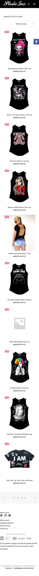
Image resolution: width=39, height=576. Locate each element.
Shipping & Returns (7, 523)
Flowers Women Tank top (19, 388)
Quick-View (32, 32)
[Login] (24, 4)
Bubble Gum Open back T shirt (19, 253)
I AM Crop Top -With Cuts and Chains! (19, 480)
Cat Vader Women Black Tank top (19, 300)
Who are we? (5, 520)
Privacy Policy (5, 526)
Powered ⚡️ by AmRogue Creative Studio (19, 568)
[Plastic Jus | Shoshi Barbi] (15, 4)
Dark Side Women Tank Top (19, 342)
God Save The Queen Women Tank (19, 434)
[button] (36, 41)
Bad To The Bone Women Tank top (19, 115)
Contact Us (4, 529)
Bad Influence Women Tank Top (19, 68)
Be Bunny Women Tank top (19, 161)
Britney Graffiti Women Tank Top (19, 207)
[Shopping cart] (28, 4)
